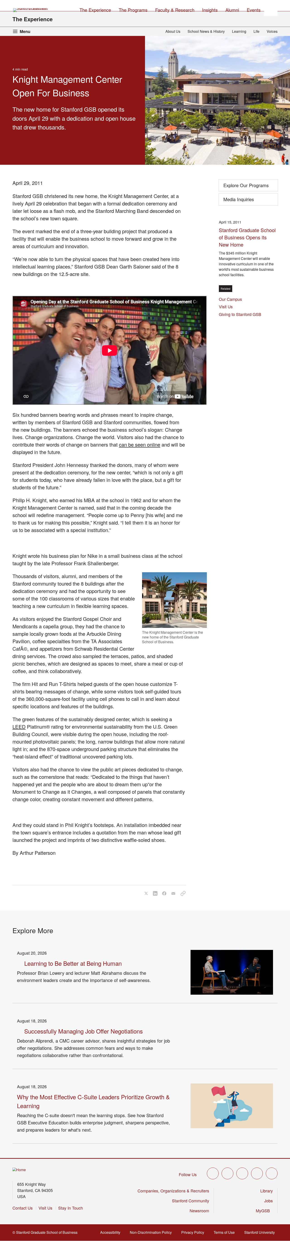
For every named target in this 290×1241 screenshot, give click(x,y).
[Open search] (271, 9)
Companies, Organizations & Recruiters (173, 1191)
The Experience (32, 19)
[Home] (19, 1170)
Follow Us (188, 1174)
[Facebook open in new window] (227, 1173)
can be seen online (139, 444)
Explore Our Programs (246, 185)
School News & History (206, 31)
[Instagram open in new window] (242, 1173)
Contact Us (22, 1208)
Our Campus (230, 299)
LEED (19, 726)
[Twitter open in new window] (213, 1173)
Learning (239, 31)
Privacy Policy (194, 1232)
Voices (272, 31)
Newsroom (199, 1210)
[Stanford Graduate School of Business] (30, 10)
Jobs (268, 1200)
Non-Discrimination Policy (152, 1232)
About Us (172, 31)
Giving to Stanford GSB (240, 314)
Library (266, 1191)
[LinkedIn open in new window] (272, 1173)
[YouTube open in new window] (257, 1173)
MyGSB (264, 1210)
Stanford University (261, 1232)
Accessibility (111, 1232)
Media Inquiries (238, 199)
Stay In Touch (70, 1208)
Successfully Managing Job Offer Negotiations (83, 1031)
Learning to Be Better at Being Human (73, 963)
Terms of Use (225, 1232)
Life (256, 31)
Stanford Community (190, 1200)
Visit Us (226, 306)
